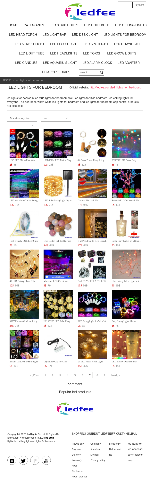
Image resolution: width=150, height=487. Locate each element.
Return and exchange (115, 450)
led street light (30, 44)
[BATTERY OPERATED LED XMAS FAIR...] (92, 263)
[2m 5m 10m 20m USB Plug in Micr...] (24, 344)
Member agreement (96, 456)
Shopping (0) (129, 7)
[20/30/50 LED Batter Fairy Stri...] (126, 142)
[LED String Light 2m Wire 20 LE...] (92, 304)
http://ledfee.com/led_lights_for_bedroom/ (115, 87)
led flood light (64, 44)
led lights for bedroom (125, 34)
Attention (95, 449)
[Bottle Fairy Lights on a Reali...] (126, 223)
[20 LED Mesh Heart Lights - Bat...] (92, 344)
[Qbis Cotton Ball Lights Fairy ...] (58, 223)
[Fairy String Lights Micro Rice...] (126, 304)
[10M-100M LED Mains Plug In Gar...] (58, 142)
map (130, 460)
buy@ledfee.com (137, 454)
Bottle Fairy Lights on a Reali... (126, 241)
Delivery (76, 454)
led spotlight (96, 44)
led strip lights (64, 25)
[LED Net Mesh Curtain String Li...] (24, 183)
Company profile (95, 445)
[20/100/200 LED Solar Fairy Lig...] (58, 304)
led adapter (129, 62)
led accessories (55, 72)
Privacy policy (97, 460)
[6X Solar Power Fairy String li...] (92, 142)
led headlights (64, 53)
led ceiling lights (131, 25)
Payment (139, 4)
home (13, 25)
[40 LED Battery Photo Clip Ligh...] (24, 263)
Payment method (76, 450)
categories (34, 25)
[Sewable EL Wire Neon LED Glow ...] (126, 183)
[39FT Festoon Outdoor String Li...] (24, 304)
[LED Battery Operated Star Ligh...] (126, 344)
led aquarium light (60, 62)
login (122, 7)
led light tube (32, 53)
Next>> (115, 375)
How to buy (78, 443)
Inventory (77, 460)
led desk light (85, 34)
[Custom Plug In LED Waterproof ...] (92, 183)
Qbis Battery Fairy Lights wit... (126, 281)
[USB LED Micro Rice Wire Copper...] (24, 142)
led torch (92, 53)
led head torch (23, 34)
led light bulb (96, 25)
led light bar (54, 34)
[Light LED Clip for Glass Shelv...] (58, 344)
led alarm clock (97, 62)
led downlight (127, 44)
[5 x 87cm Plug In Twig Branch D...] (92, 223)
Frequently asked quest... (116, 445)
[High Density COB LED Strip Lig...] (24, 223)
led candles (26, 62)
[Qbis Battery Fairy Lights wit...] (126, 263)
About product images (79, 478)
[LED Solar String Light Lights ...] (58, 183)
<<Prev (34, 375)
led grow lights (121, 53)
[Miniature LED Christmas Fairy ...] (58, 263)
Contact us (77, 471)
